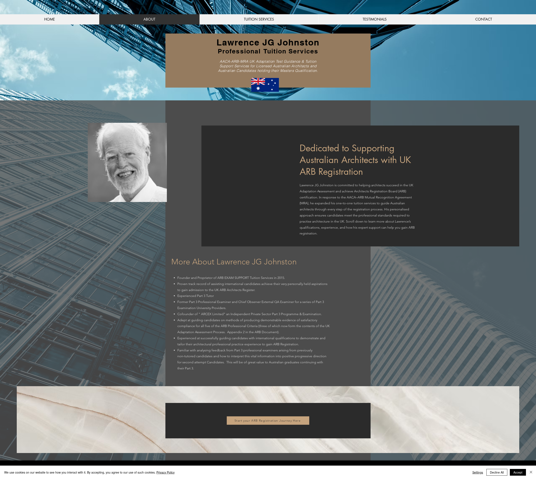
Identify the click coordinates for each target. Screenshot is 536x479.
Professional (239, 51)
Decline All (497, 472)
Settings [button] (477, 472)
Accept (517, 472)
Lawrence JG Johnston (268, 42)
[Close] (530, 472)
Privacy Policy (165, 472)
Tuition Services (290, 51)
